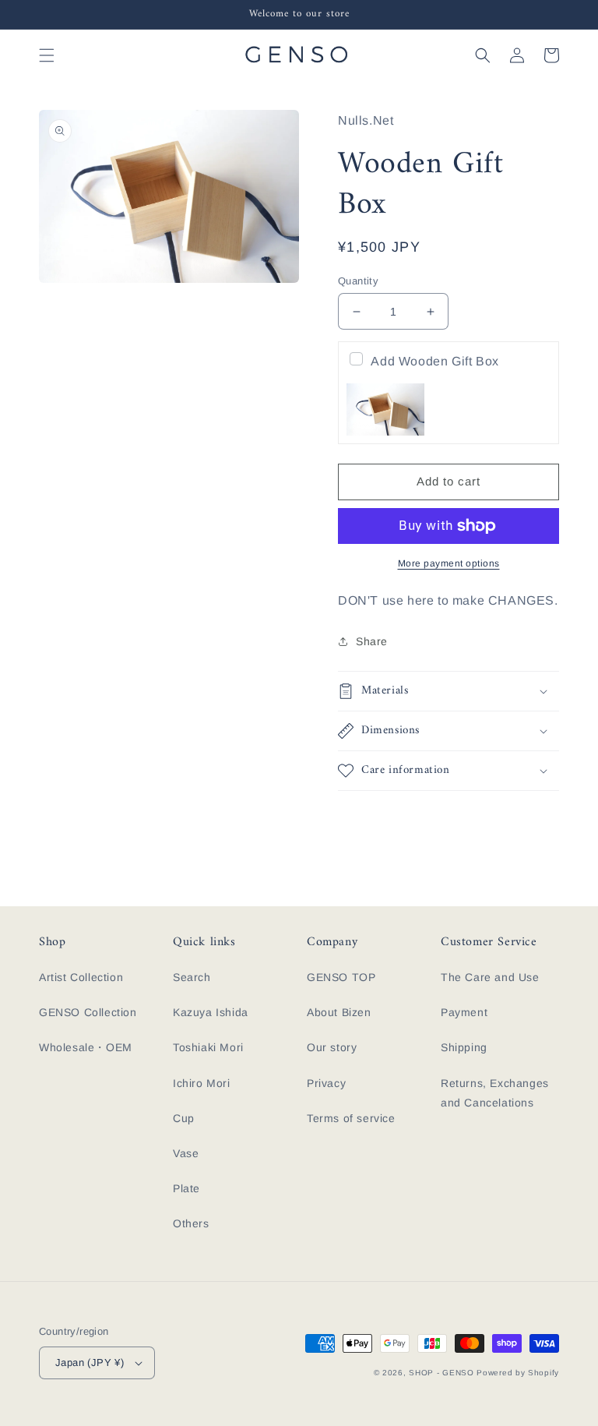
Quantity (358, 281)
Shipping (464, 1047)
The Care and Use (490, 977)
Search (192, 977)
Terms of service (351, 1118)
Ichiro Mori (201, 1083)
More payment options (449, 563)
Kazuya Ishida (210, 1012)
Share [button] (372, 641)
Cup (184, 1118)
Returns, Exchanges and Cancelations (495, 1093)
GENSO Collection (88, 1012)
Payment (464, 1012)
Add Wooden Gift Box (434, 361)
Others (191, 1223)
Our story (332, 1047)
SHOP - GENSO (441, 1372)
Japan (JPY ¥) (89, 1362)
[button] (47, 55)
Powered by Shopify (518, 1372)
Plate (186, 1188)
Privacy (326, 1083)
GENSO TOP (341, 977)
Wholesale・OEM (85, 1047)
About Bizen (339, 1012)
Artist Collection (81, 977)
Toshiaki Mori (208, 1047)
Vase (186, 1153)
